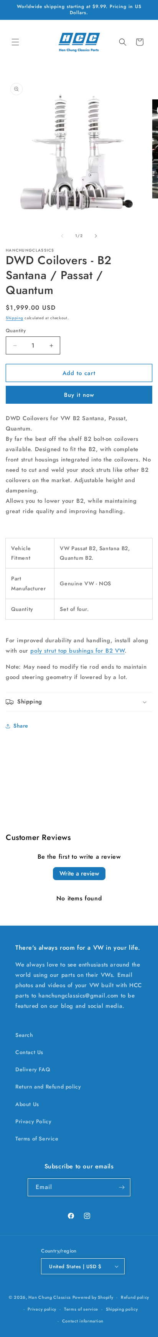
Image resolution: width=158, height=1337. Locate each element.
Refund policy (135, 1297)
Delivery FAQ (32, 1069)
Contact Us (29, 1052)
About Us (27, 1104)
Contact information (83, 1321)
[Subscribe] (121, 1187)
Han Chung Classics (49, 1297)
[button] (15, 42)
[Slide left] (62, 235)
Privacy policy (42, 1309)
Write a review (79, 873)
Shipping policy (122, 1309)
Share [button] (20, 725)
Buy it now (79, 395)
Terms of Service (37, 1138)
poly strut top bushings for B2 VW (77, 651)
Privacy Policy (33, 1121)
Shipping (14, 318)
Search (24, 1035)
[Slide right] (95, 235)
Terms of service (81, 1309)
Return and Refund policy (48, 1086)
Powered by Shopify (93, 1297)
